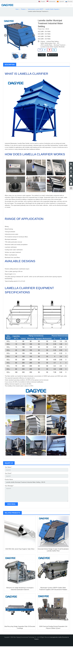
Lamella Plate (21, 143)
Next (33, 35)
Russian (70, 1)
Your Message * (9, 485)
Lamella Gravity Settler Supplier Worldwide (53, 46)
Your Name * (8, 467)
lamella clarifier (58, 637)
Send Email (53, 55)
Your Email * (8, 473)
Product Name (9, 479)
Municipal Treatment (59, 45)
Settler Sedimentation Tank (48, 43)
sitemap (52, 637)
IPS (58, 43)
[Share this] (40, 49)
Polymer (43, 41)
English (43, 1)
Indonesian (52, 1)
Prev (5, 35)
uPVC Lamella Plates (46, 45)
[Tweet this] (45, 49)
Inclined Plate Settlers (53, 41)
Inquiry (42, 55)
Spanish (61, 1)
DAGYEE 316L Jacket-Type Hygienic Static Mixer (19, 549)
